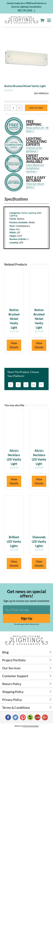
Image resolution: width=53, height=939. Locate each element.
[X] (18, 384)
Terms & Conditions (16, 707)
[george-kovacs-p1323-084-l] (26, 58)
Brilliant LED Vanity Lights (14, 541)
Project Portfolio (14, 660)
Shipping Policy (13, 692)
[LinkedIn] (33, 384)
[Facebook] (10, 384)
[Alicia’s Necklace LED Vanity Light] (14, 427)
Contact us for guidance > (34, 149)
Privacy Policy (12, 700)
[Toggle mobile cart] (42, 20)
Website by (26, 726)
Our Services (11, 668)
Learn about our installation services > (35, 168)
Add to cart (36, 108)
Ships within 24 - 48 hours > (37, 129)
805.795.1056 (25, 10)
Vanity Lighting (28, 213)
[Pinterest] (41, 384)
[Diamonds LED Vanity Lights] (39, 513)
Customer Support (15, 676)
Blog (5, 652)
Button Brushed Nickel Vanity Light (14, 318)
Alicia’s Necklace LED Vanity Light (14, 457)
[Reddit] (26, 384)
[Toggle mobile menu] (49, 20)
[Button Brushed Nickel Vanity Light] (14, 286)
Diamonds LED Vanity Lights (39, 541)
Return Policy (11, 684)
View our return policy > (35, 185)
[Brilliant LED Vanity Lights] (14, 513)
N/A (18, 229)
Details (14, 347)
